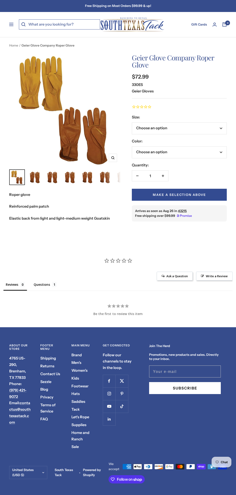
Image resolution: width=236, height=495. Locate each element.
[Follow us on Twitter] (121, 381)
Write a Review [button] (217, 276)
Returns (47, 366)
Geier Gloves (143, 91)
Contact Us (50, 373)
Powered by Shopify (92, 472)
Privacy (46, 397)
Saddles (78, 401)
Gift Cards (199, 24)
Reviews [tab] (12, 284)
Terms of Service (48, 408)
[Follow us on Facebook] (109, 381)
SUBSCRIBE (185, 388)
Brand (76, 355)
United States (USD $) (23, 472)
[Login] (214, 25)
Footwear (79, 386)
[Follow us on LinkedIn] (109, 419)
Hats (75, 393)
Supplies (78, 424)
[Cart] (224, 24)
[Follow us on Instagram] (109, 393)
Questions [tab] (42, 284)
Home (13, 45)
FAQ (44, 419)
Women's (79, 370)
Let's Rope (80, 417)
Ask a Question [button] (177, 276)
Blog (44, 389)
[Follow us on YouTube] (109, 406)
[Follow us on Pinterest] (121, 393)
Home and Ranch (80, 435)
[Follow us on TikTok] (121, 406)
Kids (75, 378)
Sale (75, 446)
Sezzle (45, 381)
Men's (76, 362)
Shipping (48, 358)
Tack (75, 409)
